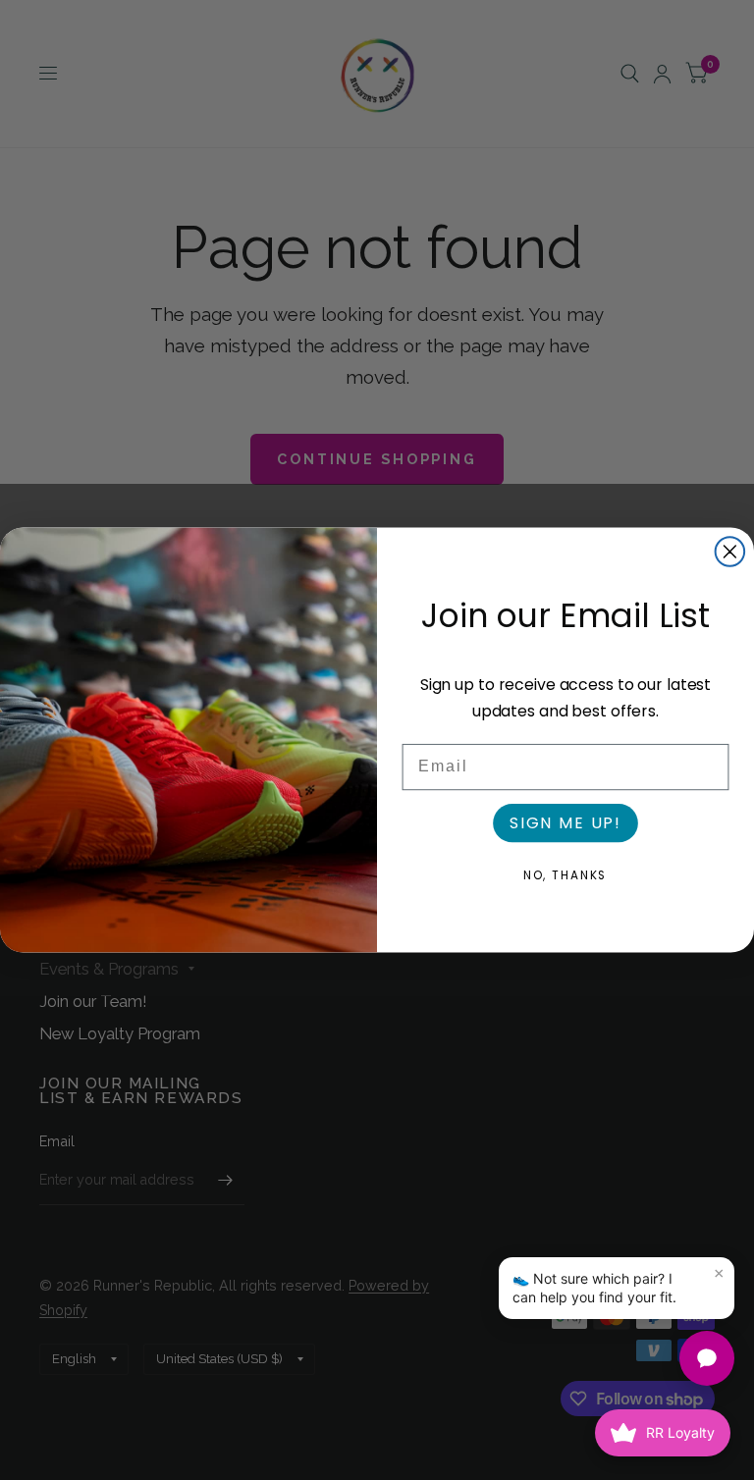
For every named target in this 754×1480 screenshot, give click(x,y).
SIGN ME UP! (565, 823)
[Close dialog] (730, 551)
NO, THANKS (566, 875)
